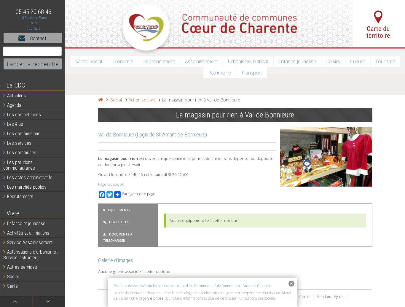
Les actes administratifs (29, 177)
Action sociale (142, 100)
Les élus (15, 124)
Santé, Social (88, 61)
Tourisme (385, 61)
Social (13, 276)
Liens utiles (119, 222)
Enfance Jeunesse (297, 61)
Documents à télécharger (117, 237)
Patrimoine (219, 72)
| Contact (37, 38)
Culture (357, 61)
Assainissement (201, 61)
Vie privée (155, 298)
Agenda (14, 105)
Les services (19, 143)
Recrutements (20, 196)
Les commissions (23, 133)
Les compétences (24, 114)
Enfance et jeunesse (26, 223)
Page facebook (111, 184)
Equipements (119, 210)
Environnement (159, 61)
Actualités (16, 95)
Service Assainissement (29, 242)
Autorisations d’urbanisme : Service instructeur (30, 254)
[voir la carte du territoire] (379, 23)
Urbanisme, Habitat (248, 61)
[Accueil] (100, 100)
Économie (122, 61)
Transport (251, 72)
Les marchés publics (27, 187)
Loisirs (333, 61)
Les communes (21, 152)
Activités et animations (28, 233)
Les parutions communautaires (19, 165)
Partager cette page (138, 193)
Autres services (22, 267)
